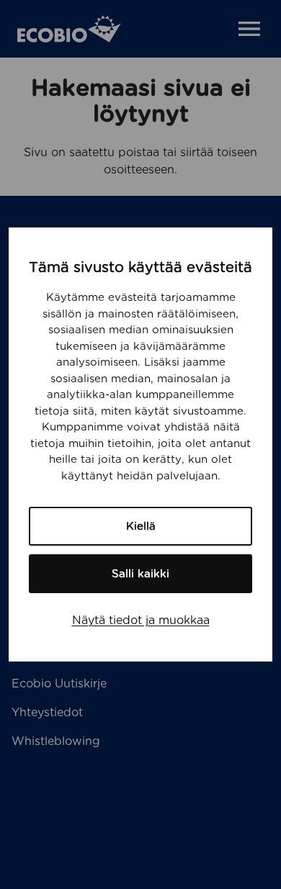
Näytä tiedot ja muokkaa (141, 620)
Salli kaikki (140, 573)
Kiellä (141, 526)
